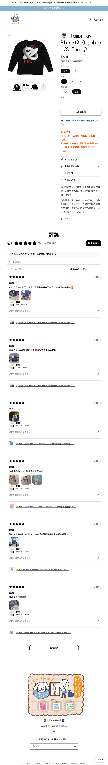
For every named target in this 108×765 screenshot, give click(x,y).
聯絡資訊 (83, 763)
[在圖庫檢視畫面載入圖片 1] (17, 87)
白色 (77, 71)
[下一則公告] (103, 3)
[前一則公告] (5, 3)
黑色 (65, 71)
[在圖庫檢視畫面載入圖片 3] (34, 87)
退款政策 (47, 763)
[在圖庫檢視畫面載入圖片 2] (26, 87)
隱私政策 (56, 763)
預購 (77, 92)
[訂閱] (75, 746)
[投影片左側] (9, 87)
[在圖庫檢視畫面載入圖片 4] (43, 87)
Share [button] (66, 219)
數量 (62, 97)
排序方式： (75, 269)
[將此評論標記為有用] (98, 311)
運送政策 (74, 763)
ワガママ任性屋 (35, 763)
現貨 (66, 92)
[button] (5, 19)
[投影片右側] (51, 87)
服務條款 (65, 763)
